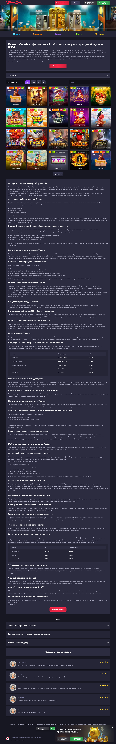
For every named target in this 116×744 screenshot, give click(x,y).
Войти (76, 2)
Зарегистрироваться (62, 2)
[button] (2, 18)
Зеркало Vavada (58, 66)
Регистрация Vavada (58, 609)
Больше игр (58, 174)
